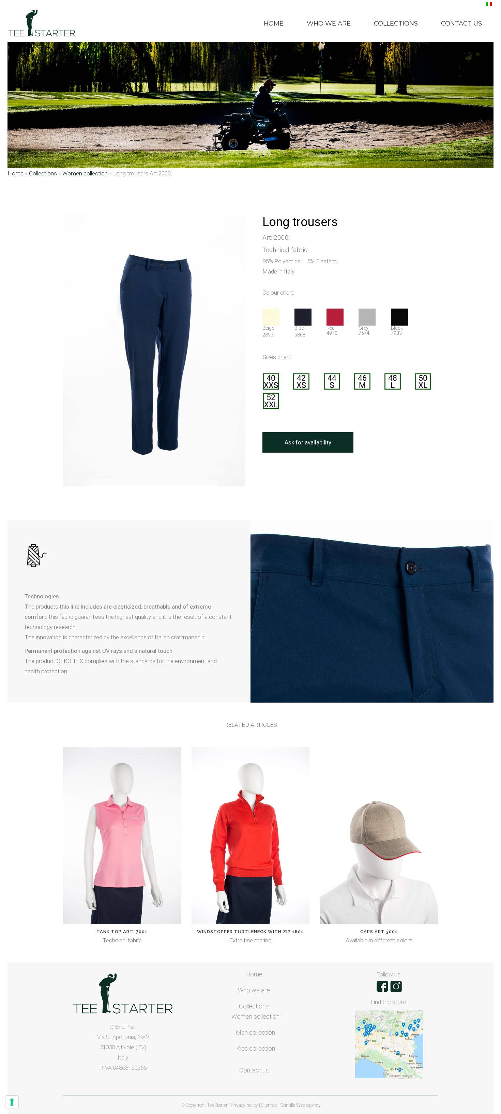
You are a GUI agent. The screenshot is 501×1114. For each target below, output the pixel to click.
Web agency (308, 1105)
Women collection (85, 173)
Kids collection (255, 1048)
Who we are (254, 990)
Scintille (287, 1105)
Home (15, 173)
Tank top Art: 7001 (122, 931)
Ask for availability (308, 442)
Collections (43, 173)
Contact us (254, 1070)
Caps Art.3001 (379, 931)
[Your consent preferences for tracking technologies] (11, 1102)
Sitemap (269, 1105)
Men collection (255, 1032)
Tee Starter (217, 1105)
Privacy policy (245, 1105)
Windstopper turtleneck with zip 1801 (250, 931)
